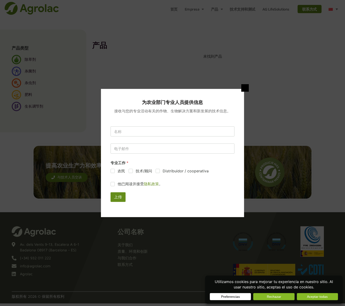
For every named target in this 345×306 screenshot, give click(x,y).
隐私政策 (151, 183)
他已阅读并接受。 (140, 183)
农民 (121, 171)
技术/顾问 (144, 171)
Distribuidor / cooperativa (186, 171)
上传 (118, 197)
